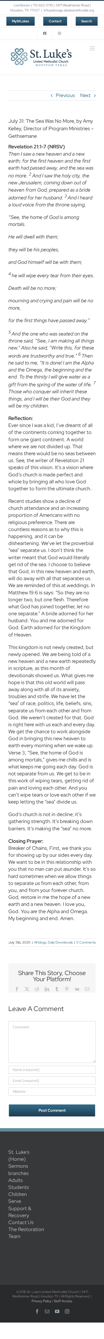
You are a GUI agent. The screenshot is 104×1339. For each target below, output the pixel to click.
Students (18, 1187)
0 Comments (86, 942)
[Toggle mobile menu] (93, 48)
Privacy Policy (41, 1301)
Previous (65, 95)
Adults (15, 1180)
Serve (14, 1201)
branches (18, 1173)
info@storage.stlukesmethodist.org (69, 10)
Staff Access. (63, 1301)
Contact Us (21, 1222)
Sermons (18, 1166)
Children (17, 1194)
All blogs (40, 942)
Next (85, 95)
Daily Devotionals (60, 942)
